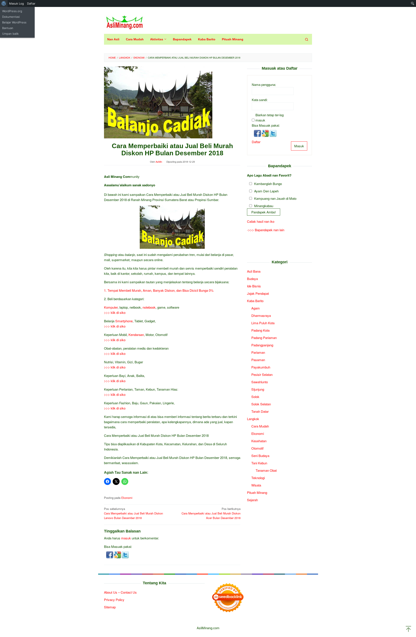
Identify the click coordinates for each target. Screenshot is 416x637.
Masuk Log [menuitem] (16, 3)
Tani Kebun (259, 462)
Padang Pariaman (264, 337)
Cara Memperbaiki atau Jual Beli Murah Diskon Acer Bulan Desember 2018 (211, 513)
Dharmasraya (261, 315)
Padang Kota (260, 330)
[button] (110, 554)
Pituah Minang (257, 492)
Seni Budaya (260, 455)
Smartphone (124, 321)
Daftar (256, 141)
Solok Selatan (261, 403)
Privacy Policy (114, 599)
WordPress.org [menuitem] (12, 11)
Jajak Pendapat (258, 293)
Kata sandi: (260, 99)
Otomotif (257, 448)
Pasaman (258, 359)
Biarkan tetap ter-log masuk (269, 117)
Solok (255, 396)
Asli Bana (253, 271)
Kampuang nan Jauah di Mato (275, 198)
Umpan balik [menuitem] (10, 33)
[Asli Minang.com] (124, 21)
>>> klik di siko (114, 312)
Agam (255, 308)
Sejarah (252, 499)
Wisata (256, 485)
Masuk (299, 145)
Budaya (252, 278)
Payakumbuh (260, 367)
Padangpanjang (262, 344)
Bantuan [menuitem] (7, 28)
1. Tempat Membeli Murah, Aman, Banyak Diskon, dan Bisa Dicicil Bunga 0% (158, 290)
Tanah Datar (260, 411)
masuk (126, 538)
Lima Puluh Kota (263, 322)
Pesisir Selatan (262, 374)
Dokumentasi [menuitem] (11, 16)
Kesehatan (258, 440)
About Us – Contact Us (120, 592)
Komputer (111, 307)
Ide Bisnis (254, 285)
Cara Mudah (260, 426)
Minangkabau (263, 205)
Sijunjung (257, 389)
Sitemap (110, 607)
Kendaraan (136, 334)
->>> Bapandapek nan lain (265, 230)
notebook (149, 307)
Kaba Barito (255, 300)
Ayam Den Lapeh (266, 190)
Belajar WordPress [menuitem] (14, 22)
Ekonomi (126, 498)
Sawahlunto (259, 381)
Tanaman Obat (266, 470)
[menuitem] (4, 3)
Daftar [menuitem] (31, 3)
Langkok (253, 418)
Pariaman (258, 352)
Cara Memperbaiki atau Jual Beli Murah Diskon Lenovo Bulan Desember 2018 (133, 513)
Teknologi (258, 477)
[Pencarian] (306, 39)
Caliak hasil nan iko (260, 221)
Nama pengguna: (264, 84)
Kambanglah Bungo (268, 183)
